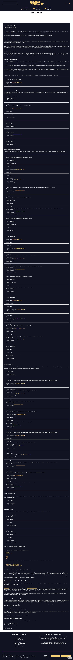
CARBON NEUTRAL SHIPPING (19, 643)
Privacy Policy (26, 657)
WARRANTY (19, 642)
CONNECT (19, 638)
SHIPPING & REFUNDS (19, 640)
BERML (19, 637)
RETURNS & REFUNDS (19, 646)
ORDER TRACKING (19, 639)
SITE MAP (19, 644)
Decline (65, 655)
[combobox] (8, 3)
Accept (55, 655)
